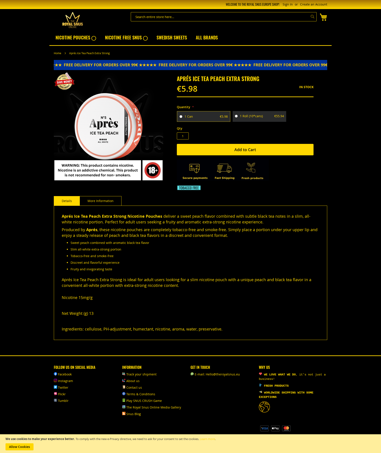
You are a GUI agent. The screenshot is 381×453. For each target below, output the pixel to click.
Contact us (134, 387)
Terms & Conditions (140, 394)
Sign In (288, 4)
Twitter (63, 387)
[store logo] (72, 20)
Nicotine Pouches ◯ (76, 37)
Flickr (62, 394)
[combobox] (224, 16)
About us (133, 381)
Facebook (65, 374)
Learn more (207, 439)
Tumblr (63, 401)
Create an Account (313, 4)
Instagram (65, 381)
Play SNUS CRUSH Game (144, 401)
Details (67, 201)
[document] (191, 443)
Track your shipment (141, 374)
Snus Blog (133, 414)
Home (57, 53)
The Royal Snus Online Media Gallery (153, 407)
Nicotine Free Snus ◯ (126, 37)
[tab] (67, 201)
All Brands (207, 37)
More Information (101, 201)
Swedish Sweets (172, 37)
